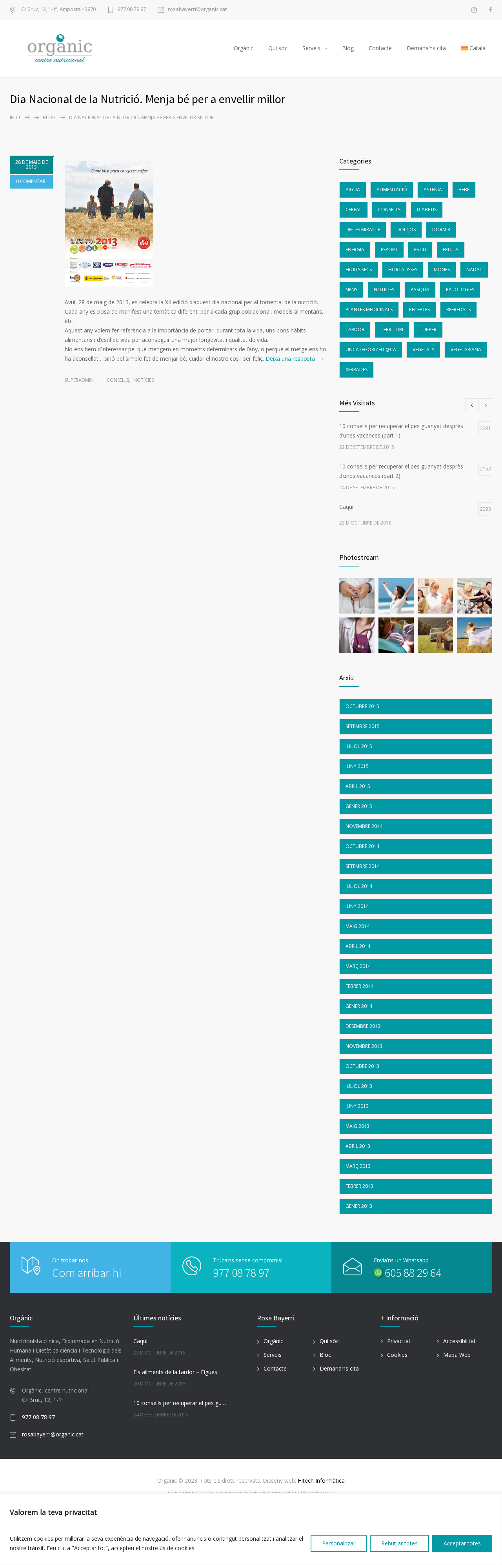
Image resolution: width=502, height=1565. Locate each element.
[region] (251, 1529)
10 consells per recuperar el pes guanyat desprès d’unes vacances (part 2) (180, 1403)
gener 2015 (359, 806)
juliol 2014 (359, 886)
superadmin (79, 380)
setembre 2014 (363, 866)
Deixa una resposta (290, 358)
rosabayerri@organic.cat (197, 10)
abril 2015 (358, 786)
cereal (354, 209)
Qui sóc (277, 48)
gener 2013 (359, 1206)
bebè (463, 189)
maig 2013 (357, 1126)
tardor (355, 329)
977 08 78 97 (132, 10)
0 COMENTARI (31, 181)
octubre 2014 (362, 846)
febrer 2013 (359, 1186)
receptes (419, 309)
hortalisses (402, 269)
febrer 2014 (359, 986)
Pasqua (420, 289)
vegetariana (466, 349)
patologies (460, 289)
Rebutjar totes (399, 1543)
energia (355, 249)
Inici (15, 117)
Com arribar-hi (86, 1272)
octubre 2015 (362, 706)
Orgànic (243, 48)
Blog (348, 48)
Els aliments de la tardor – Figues (175, 1372)
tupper (428, 329)
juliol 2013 (359, 1086)
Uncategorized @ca (371, 349)
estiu (420, 249)
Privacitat (399, 1341)
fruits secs (359, 269)
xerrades (356, 369)
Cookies (397, 1354)
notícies (143, 380)
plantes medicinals (369, 309)
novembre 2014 (364, 826)
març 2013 (358, 1166)
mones (442, 269)
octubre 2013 (362, 1066)
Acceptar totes (462, 1543)
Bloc (325, 1354)
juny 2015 (357, 766)
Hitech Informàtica (320, 1480)
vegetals (423, 349)
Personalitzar (338, 1543)
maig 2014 (357, 926)
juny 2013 (357, 1106)
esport (389, 249)
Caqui (140, 1341)
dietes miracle (363, 229)
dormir (441, 229)
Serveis (311, 48)
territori (392, 329)
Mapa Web (457, 1354)
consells (118, 380)
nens (351, 289)
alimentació (391, 189)
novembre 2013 (364, 1046)
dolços (406, 229)
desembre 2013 (363, 1026)
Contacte (380, 48)
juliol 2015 (359, 746)
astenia (433, 189)
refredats (458, 309)
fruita (450, 249)
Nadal (474, 269)
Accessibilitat (459, 1341)
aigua (353, 189)
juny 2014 (357, 906)
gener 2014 (359, 1006)
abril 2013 (358, 1146)
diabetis (427, 209)
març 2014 (358, 966)
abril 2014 (358, 946)
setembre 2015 (363, 726)
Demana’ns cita (426, 48)
